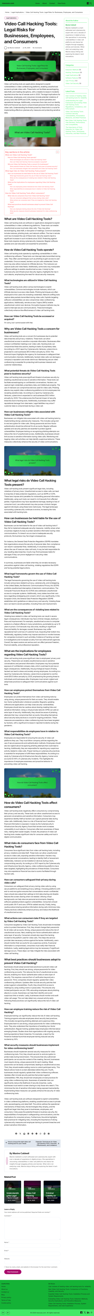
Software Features (72, 78)
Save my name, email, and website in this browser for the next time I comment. (32, 1267)
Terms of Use (6, 1300)
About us (4, 1289)
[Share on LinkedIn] (88, 1313)
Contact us (5, 1292)
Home (37, 3)
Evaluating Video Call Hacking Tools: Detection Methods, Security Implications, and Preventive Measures (68, 1300)
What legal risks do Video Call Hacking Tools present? (25, 171)
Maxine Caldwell (21, 1153)
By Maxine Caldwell (14, 48)
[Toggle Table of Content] (57, 152)
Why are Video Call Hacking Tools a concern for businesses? (28, 164)
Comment (8, 1216)
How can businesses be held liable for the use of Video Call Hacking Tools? (33, 173)
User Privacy (70, 81)
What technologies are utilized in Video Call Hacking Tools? (28, 159)
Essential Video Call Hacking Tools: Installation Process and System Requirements (69, 1295)
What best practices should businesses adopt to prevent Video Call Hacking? (30, 206)
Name (6, 1242)
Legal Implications (11, 18)
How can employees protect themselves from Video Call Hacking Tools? (32, 186)
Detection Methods (72, 70)
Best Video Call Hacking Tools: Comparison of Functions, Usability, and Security (68, 1290)
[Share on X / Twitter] (91, 3)
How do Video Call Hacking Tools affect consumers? (25, 193)
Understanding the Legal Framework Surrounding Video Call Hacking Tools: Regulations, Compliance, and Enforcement (76, 105)
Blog (2, 1295)
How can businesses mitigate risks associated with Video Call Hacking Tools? (33, 168)
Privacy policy (6, 1297)
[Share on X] (85, 1313)
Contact (52, 3)
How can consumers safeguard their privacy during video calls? (29, 198)
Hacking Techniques (72, 72)
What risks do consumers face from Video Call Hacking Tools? (29, 196)
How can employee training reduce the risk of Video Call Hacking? (30, 209)
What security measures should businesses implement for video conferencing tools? (33, 212)
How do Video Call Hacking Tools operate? (22, 157)
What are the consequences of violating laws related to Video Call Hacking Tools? (33, 179)
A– (8, 1313)
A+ (3, 1313)
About (44, 3)
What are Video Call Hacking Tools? (18, 155)
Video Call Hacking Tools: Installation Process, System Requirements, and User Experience (67, 1304)
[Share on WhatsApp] (91, 1313)
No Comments (37, 48)
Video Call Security (72, 83)
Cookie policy (6, 1303)
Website (7, 1259)
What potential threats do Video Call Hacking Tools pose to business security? (34, 166)
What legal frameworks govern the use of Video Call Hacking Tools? (30, 176)
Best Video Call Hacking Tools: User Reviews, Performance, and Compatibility (76, 122)
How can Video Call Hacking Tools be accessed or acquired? (28, 162)
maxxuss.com (8, 3)
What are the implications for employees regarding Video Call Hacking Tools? (31, 183)
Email (6, 1250)
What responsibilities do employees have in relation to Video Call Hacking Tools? (32, 190)
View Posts (61, 3)
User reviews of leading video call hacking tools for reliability (69, 1286)
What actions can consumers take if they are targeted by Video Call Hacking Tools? (33, 201)
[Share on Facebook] (88, 3)
